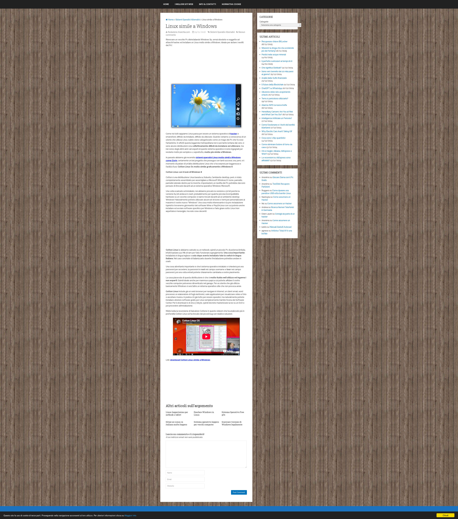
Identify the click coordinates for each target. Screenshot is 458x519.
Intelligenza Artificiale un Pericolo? (277, 118)
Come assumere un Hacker (279, 203)
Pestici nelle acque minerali (274, 54)
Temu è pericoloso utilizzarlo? (275, 98)
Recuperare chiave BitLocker (274, 41)
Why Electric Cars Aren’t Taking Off (277, 131)
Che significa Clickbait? (272, 68)
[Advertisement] (206, 66)
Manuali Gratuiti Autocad (280, 227)
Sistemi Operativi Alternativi (188, 20)
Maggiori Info (130, 515)
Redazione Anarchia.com (179, 32)
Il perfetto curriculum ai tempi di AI (277, 61)
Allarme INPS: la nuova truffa (274, 105)
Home (166, 4)
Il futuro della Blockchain (273, 84)
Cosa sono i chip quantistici (273, 138)
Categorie (264, 22)
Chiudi (445, 515)
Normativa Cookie (231, 4)
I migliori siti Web (184, 4)
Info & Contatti (207, 4)
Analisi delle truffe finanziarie (274, 78)
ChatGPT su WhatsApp (272, 88)
